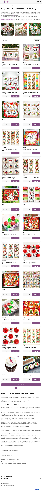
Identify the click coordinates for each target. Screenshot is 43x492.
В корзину (15, 67)
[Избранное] (38, 2)
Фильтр (5, 40)
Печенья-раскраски (17, 416)
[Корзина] (40, 2)
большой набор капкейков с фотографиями (14, 415)
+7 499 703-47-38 (5, 480)
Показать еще (21, 384)
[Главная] (6, 1)
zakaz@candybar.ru (5, 483)
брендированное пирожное (7, 439)
